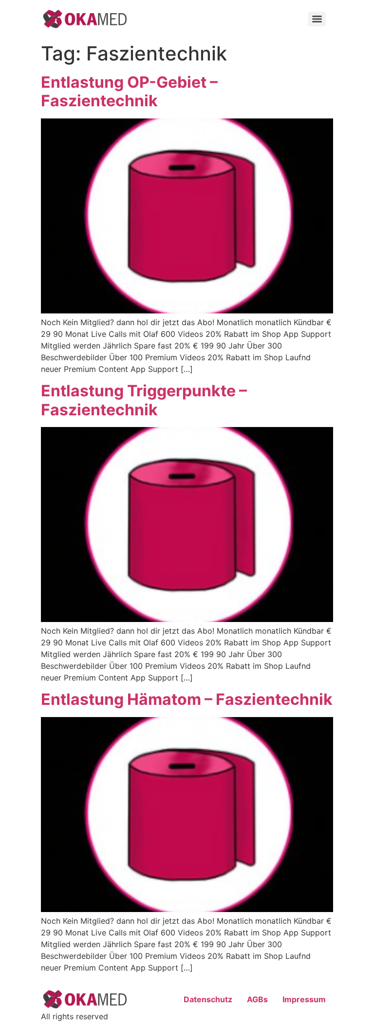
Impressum (304, 999)
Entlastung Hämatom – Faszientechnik (187, 699)
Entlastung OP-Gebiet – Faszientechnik (129, 91)
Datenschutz (208, 999)
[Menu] (317, 19)
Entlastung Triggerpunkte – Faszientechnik (144, 400)
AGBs (257, 999)
